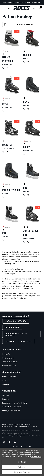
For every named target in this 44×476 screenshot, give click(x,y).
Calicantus (13, 426)
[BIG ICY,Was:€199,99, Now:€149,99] (32, 128)
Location (10, 341)
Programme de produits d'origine (14, 403)
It (13, 446)
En (17, 446)
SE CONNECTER (12, 327)
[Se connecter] (33, 8)
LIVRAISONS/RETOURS (16, 321)
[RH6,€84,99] (32, 171)
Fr (21, 446)
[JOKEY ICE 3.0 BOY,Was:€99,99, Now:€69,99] (32, 214)
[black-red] (24, 51)
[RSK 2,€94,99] (32, 85)
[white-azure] (27, 98)
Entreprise (6, 354)
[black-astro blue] (24, 227)
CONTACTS (26, 341)
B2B (4, 380)
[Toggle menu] (3, 8)
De (26, 446)
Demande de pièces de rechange (16, 334)
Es (30, 446)
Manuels (5, 395)
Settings (22, 462)
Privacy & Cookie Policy (11, 411)
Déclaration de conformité (12, 407)
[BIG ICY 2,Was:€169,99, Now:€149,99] (11, 128)
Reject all (22, 467)
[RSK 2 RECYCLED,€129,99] (11, 171)
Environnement (8, 358)
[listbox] (29, 24)
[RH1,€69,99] (11, 214)
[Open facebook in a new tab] (9, 442)
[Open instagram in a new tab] (4, 442)
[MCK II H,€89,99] (32, 38)
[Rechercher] (9, 8)
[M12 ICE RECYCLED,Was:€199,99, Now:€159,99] (11, 38)
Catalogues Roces (9, 366)
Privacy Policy (36, 457)
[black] (24, 98)
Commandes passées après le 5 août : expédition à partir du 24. (22, 2)
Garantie (5, 399)
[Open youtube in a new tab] (15, 442)
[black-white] (3, 54)
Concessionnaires (9, 376)
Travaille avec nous (9, 362)
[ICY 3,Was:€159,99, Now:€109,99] (11, 85)
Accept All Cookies (22, 472)
